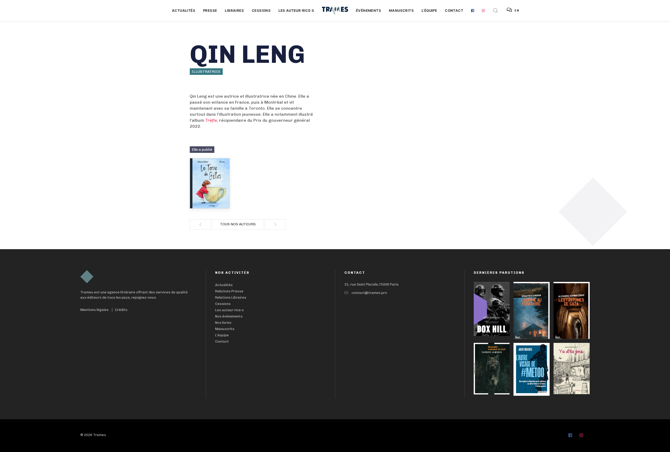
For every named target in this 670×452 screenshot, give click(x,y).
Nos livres (223, 323)
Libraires (234, 10)
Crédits (121, 310)
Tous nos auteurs (238, 224)
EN (517, 10)
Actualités (183, 10)
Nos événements (229, 316)
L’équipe (222, 335)
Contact (454, 10)
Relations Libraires (230, 297)
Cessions (261, 10)
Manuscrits (401, 10)
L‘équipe (429, 10)
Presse (210, 10)
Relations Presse (229, 291)
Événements (368, 10)
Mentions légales (94, 310)
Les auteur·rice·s (296, 10)
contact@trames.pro (369, 293)
